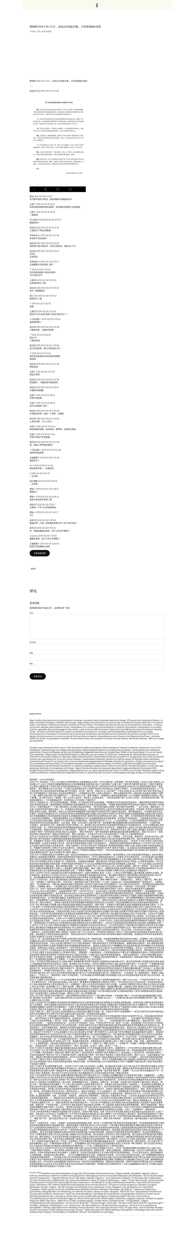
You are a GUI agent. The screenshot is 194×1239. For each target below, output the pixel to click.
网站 (31, 664)
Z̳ (97, 4)
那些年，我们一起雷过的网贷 (41, 31)
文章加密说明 (40, 553)
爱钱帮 (33, 569)
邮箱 (31, 653)
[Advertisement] (97, 56)
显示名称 (33, 642)
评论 (32, 613)
